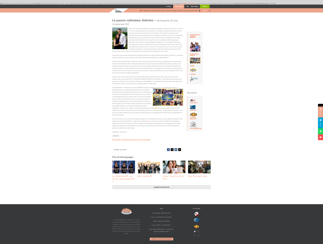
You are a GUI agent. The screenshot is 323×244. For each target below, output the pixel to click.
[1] (148, 121)
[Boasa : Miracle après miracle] (199, 167)
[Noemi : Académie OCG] (149, 167)
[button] (209, 10)
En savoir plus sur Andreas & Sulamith (195, 36)
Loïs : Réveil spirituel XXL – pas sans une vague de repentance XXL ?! (123, 179)
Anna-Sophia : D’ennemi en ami (162, 213)
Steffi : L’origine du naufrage (162, 221)
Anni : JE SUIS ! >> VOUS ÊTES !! (161, 225)
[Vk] (176, 149)
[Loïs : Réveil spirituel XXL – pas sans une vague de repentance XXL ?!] (123, 167)
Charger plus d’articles (161, 187)
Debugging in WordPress (188, 3)
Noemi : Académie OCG (145, 176)
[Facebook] (168, 149)
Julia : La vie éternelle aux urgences (161, 217)
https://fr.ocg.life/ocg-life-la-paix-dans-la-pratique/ (132, 140)
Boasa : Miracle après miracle (197, 176)
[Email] (179, 149)
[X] (172, 149)
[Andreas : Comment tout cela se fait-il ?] (174, 167)
